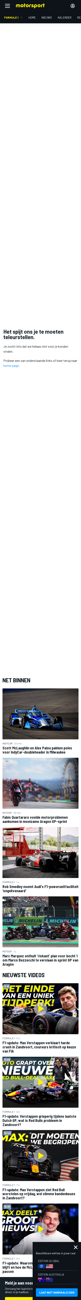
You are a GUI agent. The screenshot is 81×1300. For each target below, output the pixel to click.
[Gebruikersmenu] (73, 6)
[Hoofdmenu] (7, 6)
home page (11, 365)
